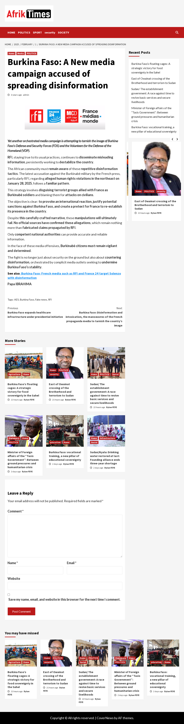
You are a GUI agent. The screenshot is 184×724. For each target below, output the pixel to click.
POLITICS (24, 32)
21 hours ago (17, 399)
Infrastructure (107, 438)
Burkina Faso (27, 299)
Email (71, 563)
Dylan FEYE (29, 399)
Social (115, 374)
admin (26, 94)
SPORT (37, 32)
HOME (11, 32)
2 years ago (16, 94)
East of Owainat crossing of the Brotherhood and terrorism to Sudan (61, 389)
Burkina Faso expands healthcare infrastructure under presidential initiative (35, 312)
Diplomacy (14, 438)
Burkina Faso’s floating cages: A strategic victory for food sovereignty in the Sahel (23, 389)
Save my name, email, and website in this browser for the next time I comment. (64, 599)
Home (11, 53)
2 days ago (16, 471)
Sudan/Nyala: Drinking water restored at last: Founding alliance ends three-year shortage (105, 457)
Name (13, 563)
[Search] (177, 32)
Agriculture (14, 374)
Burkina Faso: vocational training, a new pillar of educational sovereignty (65, 455)
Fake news (41, 299)
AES (16, 299)
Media (20, 53)
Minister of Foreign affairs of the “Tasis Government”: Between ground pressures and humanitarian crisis (23, 459)
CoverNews (105, 718)
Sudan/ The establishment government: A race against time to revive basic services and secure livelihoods (104, 393)
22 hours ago (99, 407)
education (55, 442)
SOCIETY (63, 32)
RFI (50, 299)
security (50, 32)
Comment (16, 511)
